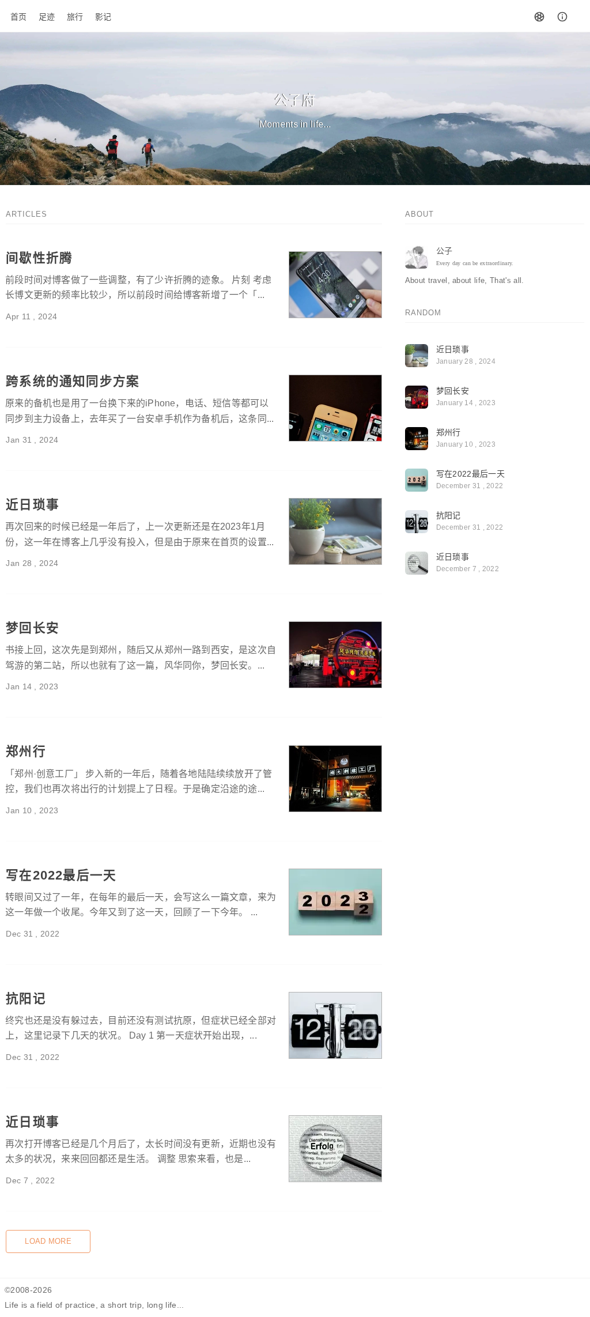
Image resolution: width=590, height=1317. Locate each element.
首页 (18, 16)
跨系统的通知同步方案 (72, 381)
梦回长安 (32, 628)
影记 (103, 16)
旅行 (75, 16)
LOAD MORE (48, 1241)
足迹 (47, 16)
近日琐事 (32, 504)
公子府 (295, 100)
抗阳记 (26, 998)
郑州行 (26, 751)
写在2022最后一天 (61, 875)
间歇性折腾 (39, 258)
